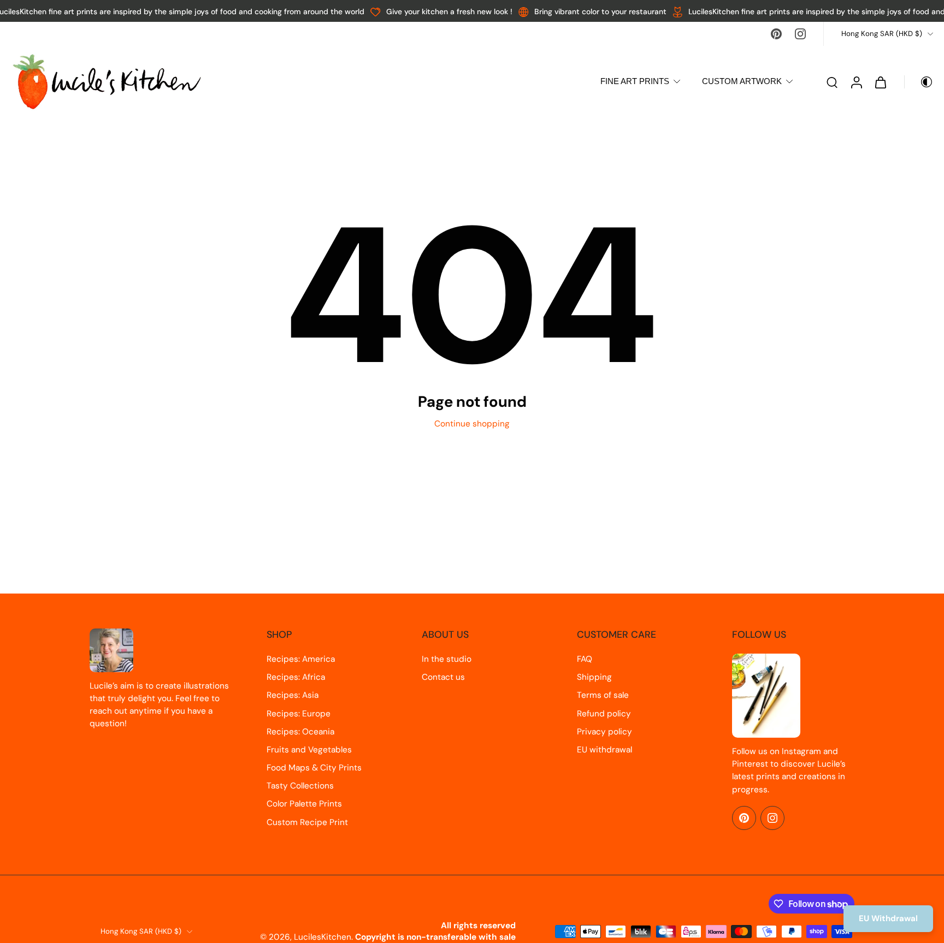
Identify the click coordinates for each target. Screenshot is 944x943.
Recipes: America (301, 659)
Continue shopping (472, 423)
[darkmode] (919, 81)
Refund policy (604, 713)
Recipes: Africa (296, 677)
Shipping (594, 677)
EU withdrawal (604, 749)
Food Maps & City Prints (314, 767)
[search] (832, 82)
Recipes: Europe (299, 713)
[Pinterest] (776, 34)
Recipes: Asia (292, 695)
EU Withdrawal (888, 918)
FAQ (584, 659)
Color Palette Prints (304, 803)
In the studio (446, 659)
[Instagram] (800, 34)
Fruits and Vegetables (309, 749)
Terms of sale (603, 695)
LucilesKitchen (322, 937)
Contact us (443, 677)
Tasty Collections (300, 785)
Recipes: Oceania (300, 731)
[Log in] (856, 81)
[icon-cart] (880, 82)
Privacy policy (604, 731)
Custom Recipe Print (307, 822)
